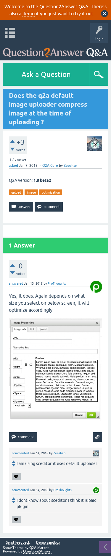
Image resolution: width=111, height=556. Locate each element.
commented (20, 453)
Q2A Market (39, 548)
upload (16, 192)
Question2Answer (37, 551)
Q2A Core (50, 166)
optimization (51, 192)
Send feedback (18, 543)
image (31, 192)
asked (13, 166)
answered (16, 283)
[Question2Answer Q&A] (55, 50)
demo (28, 13)
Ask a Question (46, 74)
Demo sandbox (48, 543)
